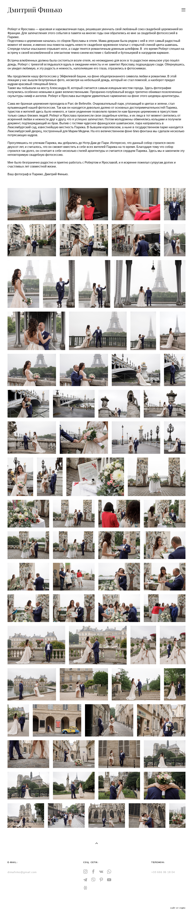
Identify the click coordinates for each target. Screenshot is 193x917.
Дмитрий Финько (35, 10)
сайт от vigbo (177, 908)
